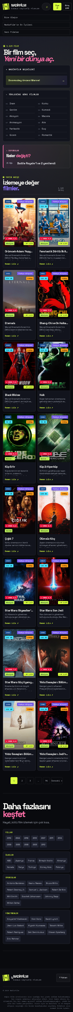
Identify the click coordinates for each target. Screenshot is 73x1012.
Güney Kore (45, 867)
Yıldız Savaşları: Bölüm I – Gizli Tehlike (19, 754)
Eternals (10, 323)
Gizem (11, 135)
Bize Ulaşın (11, 17)
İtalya (21, 867)
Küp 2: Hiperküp (49, 466)
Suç (42, 128)
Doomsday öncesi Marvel (36, 80)
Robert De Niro (58, 889)
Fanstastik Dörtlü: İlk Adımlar (54, 251)
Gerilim (11, 109)
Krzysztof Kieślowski (17, 919)
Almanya (61, 860)
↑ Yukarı (63, 977)
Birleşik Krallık (46, 860)
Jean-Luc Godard (15, 925)
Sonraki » (56, 780)
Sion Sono (36, 919)
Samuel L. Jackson (38, 889)
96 (46, 780)
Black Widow (12, 395)
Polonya (59, 867)
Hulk (42, 395)
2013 (35, 838)
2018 (26, 838)
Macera (44, 116)
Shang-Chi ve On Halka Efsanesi (54, 323)
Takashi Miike (56, 925)
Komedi (44, 109)
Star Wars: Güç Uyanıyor (19, 682)
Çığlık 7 (9, 538)
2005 (18, 844)
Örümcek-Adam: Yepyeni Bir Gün (19, 251)
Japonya (19, 860)
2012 (43, 844)
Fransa (31, 860)
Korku (43, 103)
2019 (9, 838)
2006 (26, 844)
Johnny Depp (51, 896)
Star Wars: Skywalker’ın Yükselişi (19, 610)
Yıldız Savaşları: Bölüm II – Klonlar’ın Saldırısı (54, 682)
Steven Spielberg (57, 932)
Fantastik (13, 128)
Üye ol (57, 6)
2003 (35, 844)
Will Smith (12, 896)
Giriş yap (67, 6)
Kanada (10, 867)
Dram (10, 103)
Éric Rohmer (13, 938)
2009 (9, 844)
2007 (43, 838)
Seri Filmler (11, 32)
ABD (9, 860)
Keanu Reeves (35, 883)
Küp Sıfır (10, 466)
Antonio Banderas (15, 883)
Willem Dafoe (13, 903)
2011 (51, 838)
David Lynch (52, 919)
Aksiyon (12, 116)
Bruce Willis (52, 883)
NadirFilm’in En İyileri (18, 24)
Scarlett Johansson (31, 896)
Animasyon (14, 122)
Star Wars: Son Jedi (51, 610)
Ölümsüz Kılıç (47, 538)
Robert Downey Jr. (16, 889)
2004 (18, 838)
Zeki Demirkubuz (36, 932)
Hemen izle (10, 264)
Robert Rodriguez (15, 932)
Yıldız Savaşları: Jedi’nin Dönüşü (54, 754)
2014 (60, 838)
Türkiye (32, 867)
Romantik (45, 135)
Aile (42, 122)
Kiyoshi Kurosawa (36, 925)
